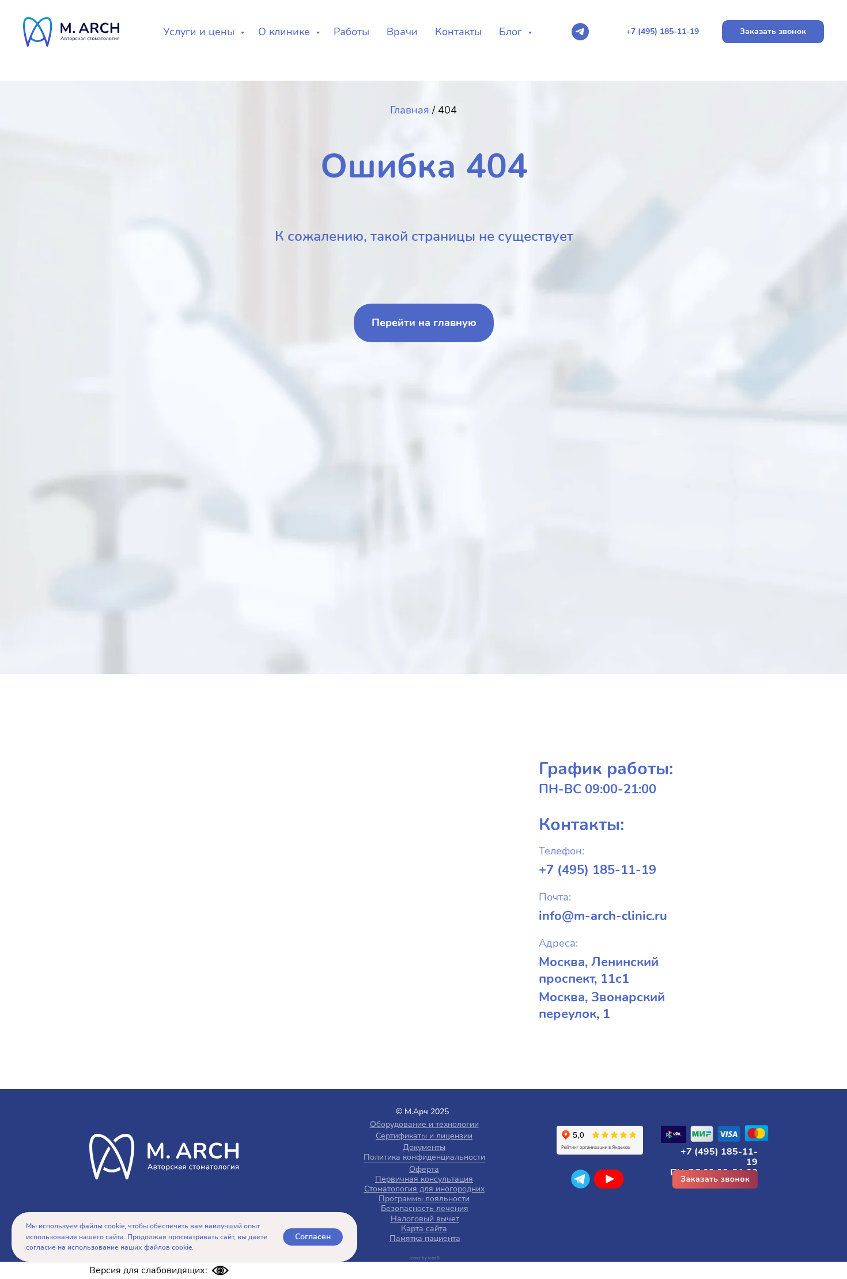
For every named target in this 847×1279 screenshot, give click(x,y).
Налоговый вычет (425, 1218)
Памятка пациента (425, 1238)
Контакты (458, 32)
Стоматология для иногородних (424, 1188)
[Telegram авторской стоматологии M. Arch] (580, 31)
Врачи (402, 32)
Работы (351, 32)
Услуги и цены (200, 32)
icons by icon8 (425, 1258)
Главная (409, 110)
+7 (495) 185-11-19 (597, 870)
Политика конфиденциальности (424, 1157)
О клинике (285, 32)
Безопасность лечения (424, 1208)
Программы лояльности (424, 1198)
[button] (773, 31)
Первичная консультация (424, 1179)
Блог (512, 32)
